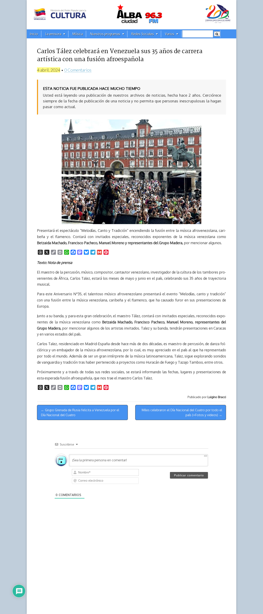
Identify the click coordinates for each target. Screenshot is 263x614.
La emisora (53, 34)
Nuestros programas (105, 34)
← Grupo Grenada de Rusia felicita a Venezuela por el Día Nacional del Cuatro (80, 412)
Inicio (34, 34)
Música (77, 34)
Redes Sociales (142, 34)
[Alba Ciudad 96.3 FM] (131, 14)
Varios (169, 34)
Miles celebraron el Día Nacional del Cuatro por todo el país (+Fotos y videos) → (182, 412)
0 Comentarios (77, 69)
